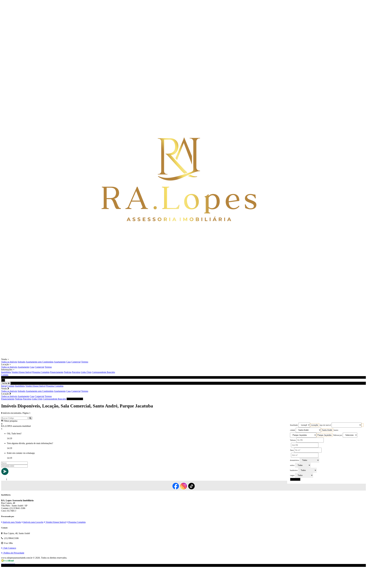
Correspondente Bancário (103, 372)
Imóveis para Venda (11, 522)
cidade (292, 430)
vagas (292, 475)
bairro (336, 430)
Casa (68, 362)
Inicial (4, 386)
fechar (5, 383)
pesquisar (295, 479)
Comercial (76, 362)
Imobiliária (6, 372)
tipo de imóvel (325, 425)
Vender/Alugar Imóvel (21, 372)
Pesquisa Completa (40, 372)
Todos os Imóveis (9, 362)
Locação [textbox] (314, 425)
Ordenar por (337, 435)
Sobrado (21, 362)
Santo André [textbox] (327, 430)
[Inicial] (179, 356)
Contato (4, 375)
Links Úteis (86, 372)
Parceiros (76, 372)
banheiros (294, 470)
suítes (292, 465)
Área (292, 450)
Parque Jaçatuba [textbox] (324, 435)
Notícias (67, 372)
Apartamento (60, 362)
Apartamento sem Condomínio (39, 362)
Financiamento (56, 372)
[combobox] (314, 425)
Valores (293, 440)
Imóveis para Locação (33, 522)
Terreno (84, 362)
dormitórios (294, 460)
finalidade (294, 425)
